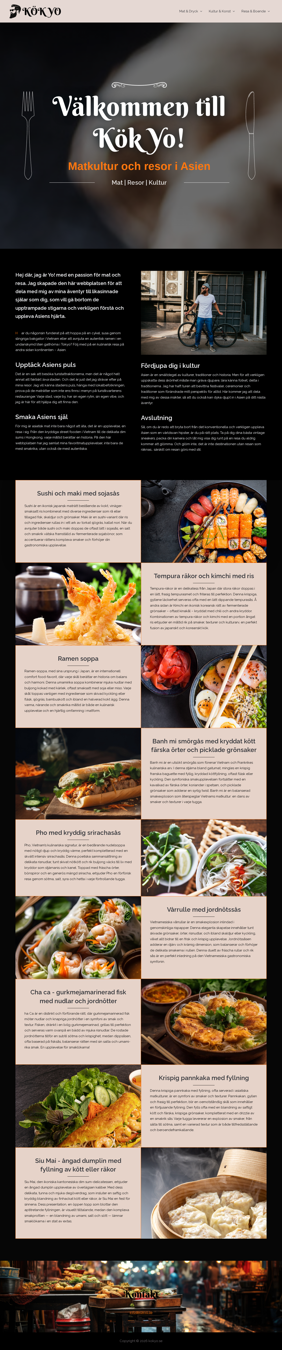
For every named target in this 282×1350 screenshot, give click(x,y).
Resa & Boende (253, 11)
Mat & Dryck (188, 11)
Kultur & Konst (220, 11)
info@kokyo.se (141, 1312)
